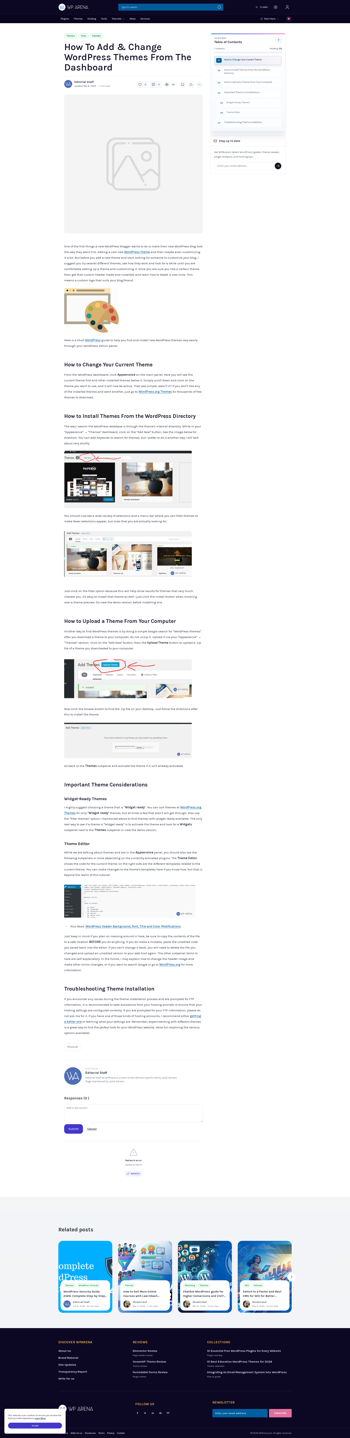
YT (168, 1413)
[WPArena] (92, 1409)
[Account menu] (287, 7)
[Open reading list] (289, 19)
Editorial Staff (84, 82)
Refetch (135, 1173)
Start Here (269, 18)
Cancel (92, 1129)
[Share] (191, 84)
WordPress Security (88, 1285)
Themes (71, 36)
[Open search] (170, 7)
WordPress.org (169, 964)
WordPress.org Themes (155, 391)
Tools (83, 36)
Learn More (40, 1418)
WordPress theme (137, 252)
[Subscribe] (278, 166)
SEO (247, 1285)
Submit (74, 1129)
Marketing (190, 1285)
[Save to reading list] (182, 84)
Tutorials (96, 36)
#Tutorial (72, 1046)
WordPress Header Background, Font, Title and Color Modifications (133, 926)
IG (160, 1413)
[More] (199, 84)
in (153, 1413)
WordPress (93, 340)
